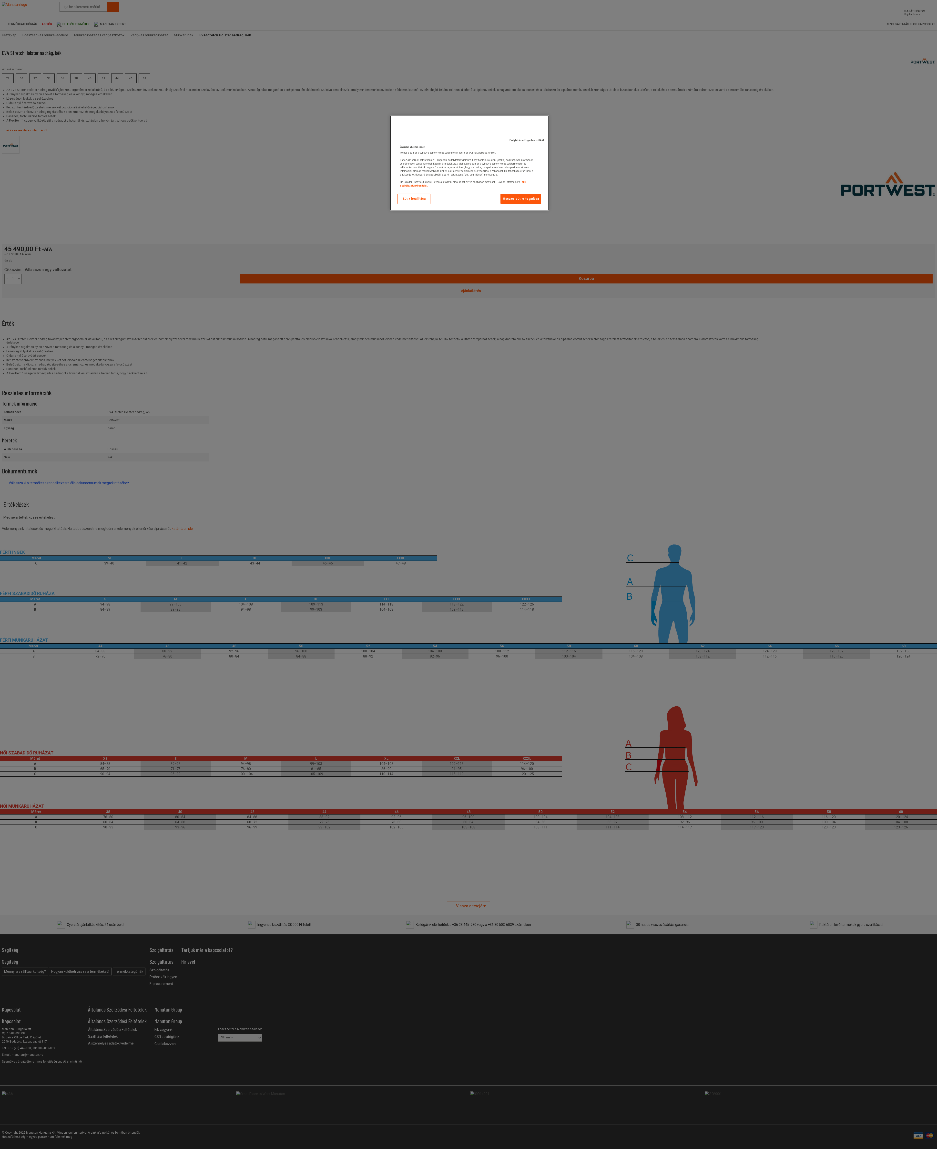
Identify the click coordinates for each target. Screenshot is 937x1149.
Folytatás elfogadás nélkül (526, 140)
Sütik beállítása (414, 198)
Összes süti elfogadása (521, 198)
